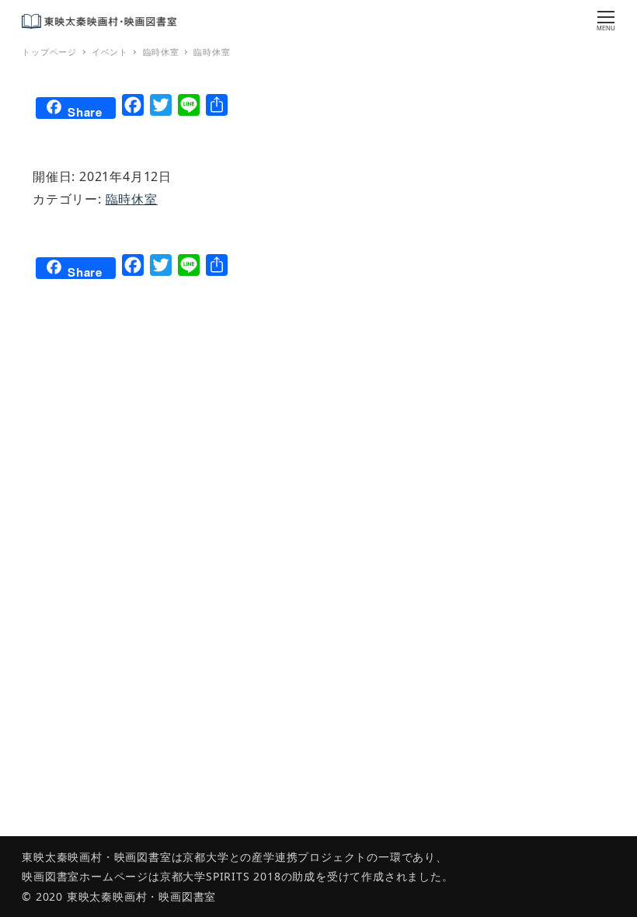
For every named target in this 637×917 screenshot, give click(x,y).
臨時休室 (132, 198)
